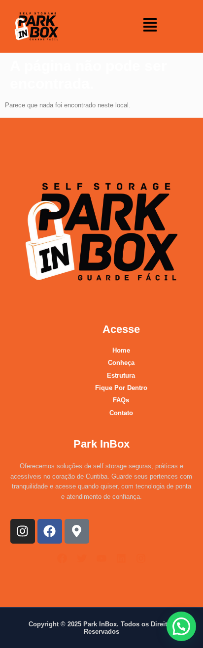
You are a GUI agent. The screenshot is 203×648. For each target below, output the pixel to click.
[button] (150, 26)
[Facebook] (49, 531)
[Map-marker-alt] (77, 531)
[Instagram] (22, 531)
